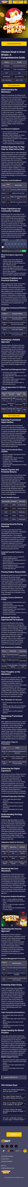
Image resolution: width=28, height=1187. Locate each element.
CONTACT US (14, 1134)
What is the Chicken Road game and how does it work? (13, 1090)
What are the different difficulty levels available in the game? (13, 1103)
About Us (3, 1165)
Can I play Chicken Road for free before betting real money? (13, 1097)
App (10, 1)
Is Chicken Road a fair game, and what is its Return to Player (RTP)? (13, 1111)
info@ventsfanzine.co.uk (7, 1168)
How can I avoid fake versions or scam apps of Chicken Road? (13, 1118)
